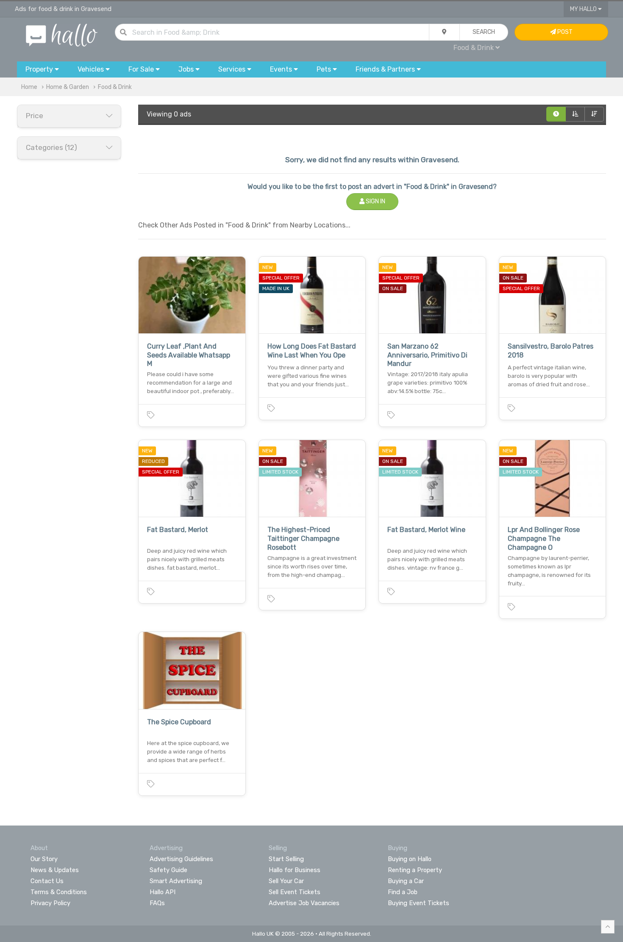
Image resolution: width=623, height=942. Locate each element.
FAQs (157, 903)
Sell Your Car (286, 881)
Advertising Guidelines (181, 859)
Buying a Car (406, 881)
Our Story (44, 859)
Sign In (374, 201)
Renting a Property (415, 870)
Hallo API (162, 892)
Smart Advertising (176, 881)
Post (564, 32)
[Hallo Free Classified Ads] (61, 34)
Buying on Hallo (409, 859)
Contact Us (47, 881)
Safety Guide (168, 870)
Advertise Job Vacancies (304, 903)
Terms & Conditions (59, 892)
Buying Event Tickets (418, 903)
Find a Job (402, 892)
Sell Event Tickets (294, 892)
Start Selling (286, 859)
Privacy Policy (50, 903)
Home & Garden (67, 87)
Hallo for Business (294, 870)
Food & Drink (115, 87)
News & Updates (55, 870)
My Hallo (584, 9)
